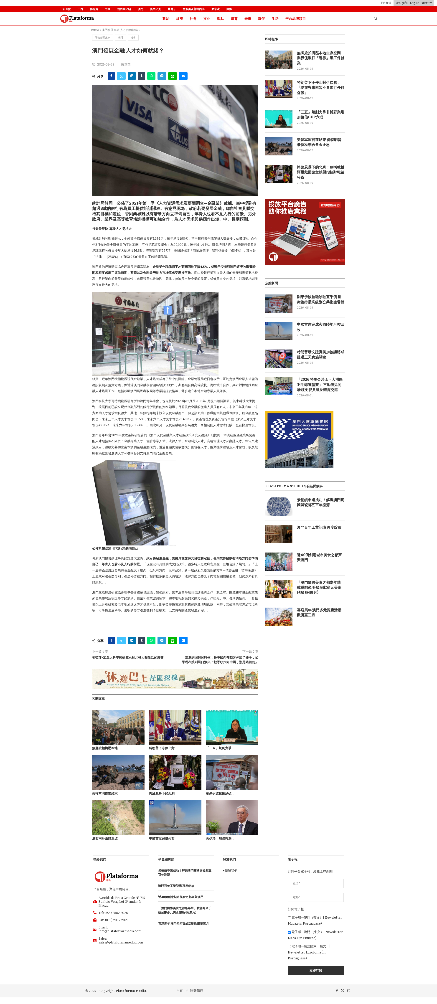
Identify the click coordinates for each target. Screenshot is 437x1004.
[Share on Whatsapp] (151, 76)
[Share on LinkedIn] (132, 76)
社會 (193, 19)
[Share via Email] (183, 76)
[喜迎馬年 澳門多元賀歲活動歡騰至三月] (278, 617)
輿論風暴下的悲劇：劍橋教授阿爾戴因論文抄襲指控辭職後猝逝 (320, 172)
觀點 (220, 19)
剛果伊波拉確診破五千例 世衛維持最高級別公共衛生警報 (320, 299)
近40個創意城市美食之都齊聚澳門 (319, 557)
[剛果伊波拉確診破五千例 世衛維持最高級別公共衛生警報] (232, 772)
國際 (229, 9)
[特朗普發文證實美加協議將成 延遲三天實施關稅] (278, 359)
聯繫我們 (196, 991)
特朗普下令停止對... (163, 748)
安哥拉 (67, 9)
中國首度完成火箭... (163, 838)
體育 (234, 19)
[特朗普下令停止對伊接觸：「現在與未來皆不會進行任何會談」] (175, 727)
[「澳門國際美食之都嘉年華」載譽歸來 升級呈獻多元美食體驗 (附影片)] (278, 589)
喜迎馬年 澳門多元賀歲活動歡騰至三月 (319, 612)
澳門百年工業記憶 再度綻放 (319, 527)
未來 (247, 19)
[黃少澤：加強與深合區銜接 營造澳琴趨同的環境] (232, 817)
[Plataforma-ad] (305, 201)
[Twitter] (342, 991)
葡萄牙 (172, 9)
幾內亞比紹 (124, 9)
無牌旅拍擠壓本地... (106, 748)
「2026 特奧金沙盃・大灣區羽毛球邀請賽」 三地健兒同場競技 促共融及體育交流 (320, 384)
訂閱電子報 (296, 909)
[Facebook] (336, 991)
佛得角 (94, 9)
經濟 (179, 19)
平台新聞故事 (102, 37)
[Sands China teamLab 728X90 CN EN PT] (175, 671)
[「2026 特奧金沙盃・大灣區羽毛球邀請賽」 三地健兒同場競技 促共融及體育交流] (278, 386)
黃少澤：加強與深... (220, 838)
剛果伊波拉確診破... (220, 793)
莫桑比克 (155, 9)
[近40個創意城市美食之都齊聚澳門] (278, 562)
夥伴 (261, 19)
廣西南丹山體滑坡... (106, 838)
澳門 (140, 9)
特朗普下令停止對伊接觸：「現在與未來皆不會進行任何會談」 (320, 87)
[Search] (375, 19)
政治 (166, 19)
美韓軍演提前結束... (106, 793)
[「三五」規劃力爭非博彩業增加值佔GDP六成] (232, 727)
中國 (107, 9)
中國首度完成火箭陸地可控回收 (320, 327)
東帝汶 (215, 9)
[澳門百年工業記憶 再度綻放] (278, 534)
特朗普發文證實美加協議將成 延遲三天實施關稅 (320, 354)
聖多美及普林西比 (194, 9)
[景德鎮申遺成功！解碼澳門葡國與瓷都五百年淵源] (278, 506)
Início (95, 30)
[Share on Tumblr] (141, 76)
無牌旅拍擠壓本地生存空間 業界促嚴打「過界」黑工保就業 (320, 58)
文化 (206, 19)
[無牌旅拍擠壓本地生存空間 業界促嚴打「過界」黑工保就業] (118, 727)
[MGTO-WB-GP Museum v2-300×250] (299, 413)
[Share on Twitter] (121, 76)
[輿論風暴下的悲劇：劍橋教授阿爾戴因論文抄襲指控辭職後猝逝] (175, 772)
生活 (275, 19)
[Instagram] (349, 991)
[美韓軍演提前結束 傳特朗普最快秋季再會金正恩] (118, 772)
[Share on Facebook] (111, 76)
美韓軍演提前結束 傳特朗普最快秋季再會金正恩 (319, 142)
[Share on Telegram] (162, 76)
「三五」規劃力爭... (220, 748)
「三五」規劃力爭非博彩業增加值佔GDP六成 (320, 114)
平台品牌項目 (295, 19)
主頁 (179, 991)
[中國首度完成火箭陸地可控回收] (175, 817)
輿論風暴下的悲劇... (163, 793)
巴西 (80, 9)
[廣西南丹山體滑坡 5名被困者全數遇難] (118, 817)
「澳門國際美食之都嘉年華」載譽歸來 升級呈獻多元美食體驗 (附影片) (320, 587)
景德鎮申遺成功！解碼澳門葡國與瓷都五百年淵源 (320, 502)
